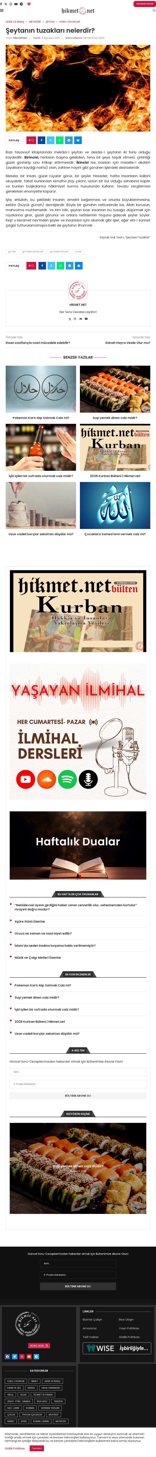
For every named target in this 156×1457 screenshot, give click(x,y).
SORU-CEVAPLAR (16, 1381)
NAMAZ (31, 1387)
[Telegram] (21, 4)
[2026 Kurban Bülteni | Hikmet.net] (115, 447)
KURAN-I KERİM (41, 1421)
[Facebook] (1, 4)
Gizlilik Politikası (129, 1337)
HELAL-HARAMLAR (51, 1387)
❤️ (29, 4)
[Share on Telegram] (69, 140)
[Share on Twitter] (50, 140)
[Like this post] (32, 140)
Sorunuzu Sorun (144, 3)
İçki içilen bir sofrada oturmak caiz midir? (41, 476)
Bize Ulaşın (126, 1319)
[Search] (154, 11)
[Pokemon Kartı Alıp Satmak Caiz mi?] (41, 389)
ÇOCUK (11, 1414)
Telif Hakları (91, 1337)
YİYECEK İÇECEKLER (32, 1414)
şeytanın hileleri (59, 251)
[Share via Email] (78, 140)
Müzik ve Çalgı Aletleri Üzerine (38, 958)
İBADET (34, 1381)
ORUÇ (10, 1394)
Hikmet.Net (20, 38)
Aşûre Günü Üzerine (30, 922)
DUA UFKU (42, 1401)
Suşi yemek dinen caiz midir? (115, 418)
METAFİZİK (61, 1421)
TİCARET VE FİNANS (43, 1394)
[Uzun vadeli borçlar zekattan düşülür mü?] (41, 505)
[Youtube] (16, 4)
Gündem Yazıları (50, 1407)
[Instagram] (10, 4)
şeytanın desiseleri (32, 251)
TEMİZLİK (58, 1401)
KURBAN (30, 1407)
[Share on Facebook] (41, 140)
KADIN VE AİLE (14, 1387)
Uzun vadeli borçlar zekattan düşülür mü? (41, 534)
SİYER (24, 1421)
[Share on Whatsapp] (60, 140)
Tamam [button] (37, 1448)
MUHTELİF (54, 1414)
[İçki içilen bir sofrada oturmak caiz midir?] (41, 447)
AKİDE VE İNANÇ (52, 1381)
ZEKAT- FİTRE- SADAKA (18, 1401)
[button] (13, 1168)
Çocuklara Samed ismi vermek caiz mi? (115, 534)
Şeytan (12, 251)
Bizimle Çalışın (92, 1319)
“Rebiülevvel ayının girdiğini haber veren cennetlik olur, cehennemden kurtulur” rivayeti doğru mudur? (76, 907)
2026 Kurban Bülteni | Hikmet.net (115, 476)
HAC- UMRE (13, 1407)
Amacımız (90, 1328)
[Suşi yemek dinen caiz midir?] (115, 389)
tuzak (78, 251)
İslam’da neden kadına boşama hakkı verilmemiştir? (55, 946)
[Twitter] (5, 4)
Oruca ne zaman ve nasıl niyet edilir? (43, 933)
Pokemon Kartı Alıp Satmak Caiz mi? (41, 418)
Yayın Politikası (129, 1328)
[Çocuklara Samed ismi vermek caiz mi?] (115, 505)
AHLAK (23, 1394)
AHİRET (10, 1421)
